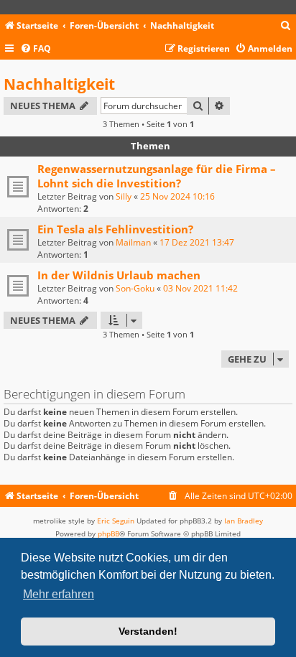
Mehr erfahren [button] (58, 594)
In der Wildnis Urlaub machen (118, 275)
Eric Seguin (115, 521)
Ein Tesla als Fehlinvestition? (115, 229)
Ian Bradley (243, 521)
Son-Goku (135, 288)
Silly (123, 196)
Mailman (133, 242)
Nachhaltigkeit (59, 84)
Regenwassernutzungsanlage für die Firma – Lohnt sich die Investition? (156, 176)
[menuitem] (285, 26)
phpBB (108, 533)
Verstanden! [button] (148, 631)
